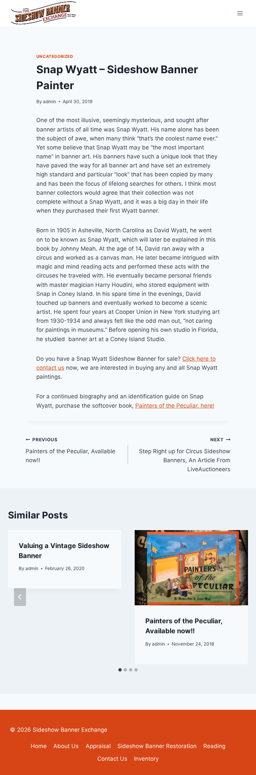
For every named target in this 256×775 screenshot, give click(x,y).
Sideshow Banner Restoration (157, 746)
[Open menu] (240, 13)
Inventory (146, 758)
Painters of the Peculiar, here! (174, 405)
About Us (66, 746)
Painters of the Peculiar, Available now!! (70, 450)
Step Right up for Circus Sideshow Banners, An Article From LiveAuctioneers (184, 455)
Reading (214, 746)
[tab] (120, 670)
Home (39, 746)
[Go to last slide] (20, 597)
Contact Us (112, 758)
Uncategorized (54, 56)
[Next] (236, 597)
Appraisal (98, 746)
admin (49, 101)
